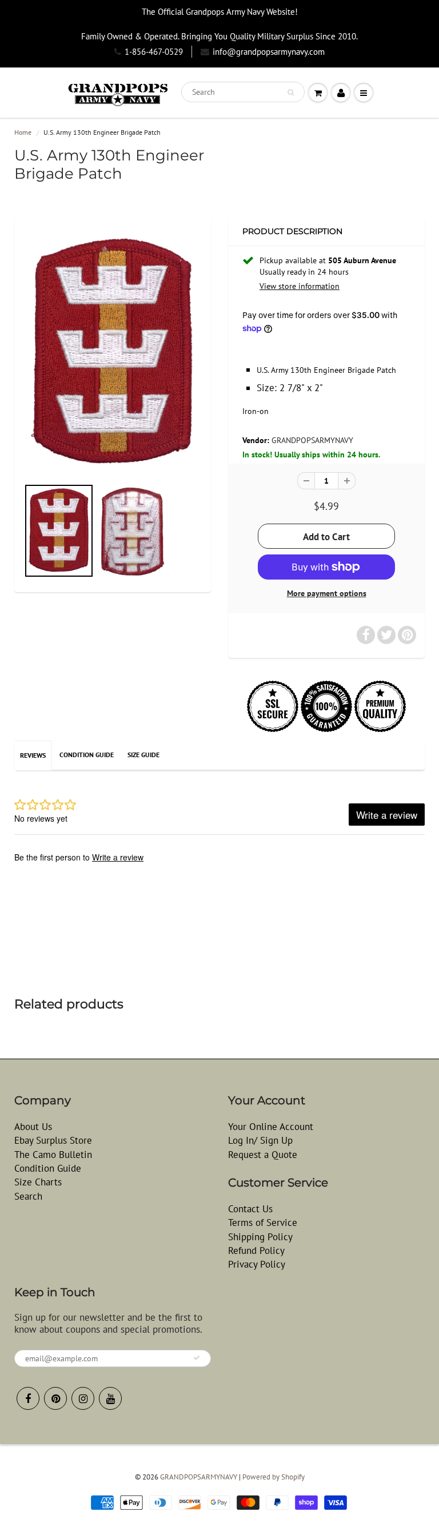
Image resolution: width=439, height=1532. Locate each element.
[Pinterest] (55, 1398)
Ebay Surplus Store (53, 1140)
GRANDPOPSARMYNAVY (312, 440)
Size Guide (143, 754)
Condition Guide (86, 754)
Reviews (33, 755)
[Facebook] (28, 1398)
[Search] (290, 92)
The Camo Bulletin (53, 1154)
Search (28, 1196)
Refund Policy (256, 1250)
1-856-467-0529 (154, 51)
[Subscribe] (197, 1358)
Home (22, 132)
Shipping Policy (260, 1237)
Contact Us (250, 1209)
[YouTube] (110, 1398)
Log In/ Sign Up (260, 1140)
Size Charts (38, 1182)
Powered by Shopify (273, 1477)
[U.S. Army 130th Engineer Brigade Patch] (112, 353)
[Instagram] (82, 1398)
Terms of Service (262, 1222)
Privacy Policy (256, 1264)
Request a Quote (262, 1154)
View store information (300, 286)
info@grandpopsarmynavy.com (269, 51)
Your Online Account (270, 1126)
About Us (33, 1126)
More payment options (326, 593)
